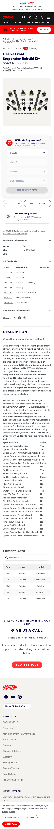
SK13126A (8, 292)
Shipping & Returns (12, 750)
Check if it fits (27, 190)
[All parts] (48, 17)
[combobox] (27, 152)
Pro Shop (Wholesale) (13, 779)
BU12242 (8, 287)
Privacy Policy (10, 762)
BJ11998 (7, 277)
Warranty (7, 756)
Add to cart (37, 203)
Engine (18, 23)
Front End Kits (33, 41)
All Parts (6, 39)
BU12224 (8, 282)
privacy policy (8, 811)
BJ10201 (8, 272)
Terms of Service (11, 768)
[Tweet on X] (14, 318)
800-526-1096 (26, 664)
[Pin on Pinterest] (25, 318)
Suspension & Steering (38, 23)
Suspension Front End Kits (13, 41)
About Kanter (10, 739)
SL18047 (8, 297)
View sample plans (18, 70)
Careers (7, 745)
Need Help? (9, 727)
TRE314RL (8, 302)
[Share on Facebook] (19, 318)
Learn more (37, 9)
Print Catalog (9, 773)
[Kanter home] (5, 29)
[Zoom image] (27, 102)
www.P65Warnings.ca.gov (15, 233)
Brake (6, 23)
